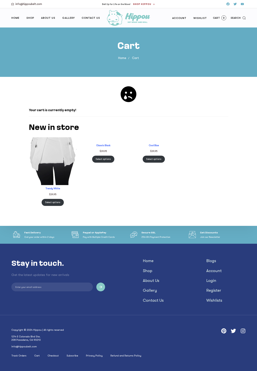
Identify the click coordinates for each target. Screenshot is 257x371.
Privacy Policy (94, 355)
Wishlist (200, 18)
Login (211, 280)
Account (179, 18)
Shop (30, 17)
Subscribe (72, 355)
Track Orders (18, 355)
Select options (52, 202)
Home (15, 17)
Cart (37, 355)
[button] (238, 18)
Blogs (211, 261)
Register (213, 290)
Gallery (68, 17)
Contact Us (91, 17)
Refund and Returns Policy (125, 355)
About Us (48, 17)
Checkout (53, 355)
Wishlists (214, 300)
